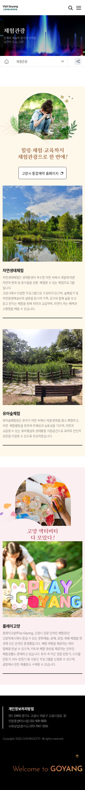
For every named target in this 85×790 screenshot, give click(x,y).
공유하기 (78, 61)
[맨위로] (77, 758)
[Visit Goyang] (17, 8)
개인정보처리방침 (21, 708)
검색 (71, 8)
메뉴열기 (78, 8)
